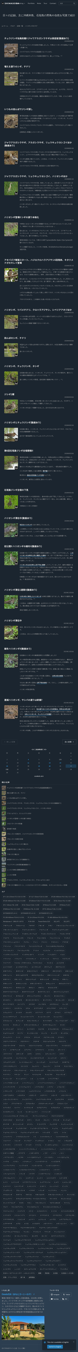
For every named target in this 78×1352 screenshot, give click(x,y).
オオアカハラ (60, 967)
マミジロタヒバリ (33, 1207)
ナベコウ (29, 1145)
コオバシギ (19, 1054)
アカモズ (67, 938)
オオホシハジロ (21, 983)
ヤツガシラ (37, 1232)
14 (60, 763)
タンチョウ (66, 1120)
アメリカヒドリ (8, 950)
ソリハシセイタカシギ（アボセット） (16, 1116)
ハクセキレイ (27, 1161)
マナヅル (67, 1203)
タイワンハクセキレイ (40, 1116)
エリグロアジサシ (22, 967)
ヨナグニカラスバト (58, 1236)
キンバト (44, 1033)
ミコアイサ (21, 1211)
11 (28, 763)
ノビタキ (20, 1157)
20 (49, 766)
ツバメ (64, 1132)
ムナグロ (53, 1219)
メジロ (26, 1223)
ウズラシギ (66, 959)
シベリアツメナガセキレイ (47, 1083)
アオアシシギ (7, 926)
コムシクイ (47, 1066)
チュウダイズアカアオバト (39, 1128)
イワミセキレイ (31, 959)
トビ (59, 1141)
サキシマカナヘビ (20, 1070)
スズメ (5, 1103)
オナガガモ (18, 1000)
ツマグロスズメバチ (23, 1137)
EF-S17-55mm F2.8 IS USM (38, 897)
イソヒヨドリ (52, 954)
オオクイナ (45, 971)
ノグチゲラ (21, 1153)
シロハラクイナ (66, 1095)
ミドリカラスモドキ (67, 1211)
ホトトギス (53, 1199)
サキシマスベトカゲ (37, 1070)
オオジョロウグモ (22, 975)
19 (39, 766)
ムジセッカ (42, 1219)
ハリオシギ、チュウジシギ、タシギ (21, 366)
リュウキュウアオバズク (22, 1240)
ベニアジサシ (52, 1190)
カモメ (28, 1008)
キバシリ (20, 1029)
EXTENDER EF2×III (45, 913)
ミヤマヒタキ (69, 1215)
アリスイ (36, 950)
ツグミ (56, 1132)
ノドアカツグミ (8, 1157)
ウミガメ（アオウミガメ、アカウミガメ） (28, 963)
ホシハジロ (70, 1195)
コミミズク (24, 1066)
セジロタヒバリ (8, 1112)
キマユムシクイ (67, 1029)
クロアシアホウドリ (10, 1041)
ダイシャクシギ (18, 1124)
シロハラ (54, 1095)
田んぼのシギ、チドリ (15, 337)
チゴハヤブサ (41, 1124)
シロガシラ (32, 1095)
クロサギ (36, 1041)
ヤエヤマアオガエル (10, 1228)
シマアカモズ (39, 1087)
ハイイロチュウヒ (63, 1157)
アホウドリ (55, 942)
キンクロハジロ (32, 1033)
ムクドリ (32, 1219)
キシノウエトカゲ (61, 1021)
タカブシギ (19, 1120)
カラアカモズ (38, 1008)
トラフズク (18, 1145)
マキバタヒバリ (40, 1203)
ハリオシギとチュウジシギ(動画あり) (22, 422)
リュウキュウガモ (9, 1248)
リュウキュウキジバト (26, 1248)
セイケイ (17, 1108)
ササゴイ (17, 1074)
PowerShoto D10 (44, 921)
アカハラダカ (41, 938)
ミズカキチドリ (42, 1211)
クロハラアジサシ (52, 1045)
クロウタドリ (24, 1041)
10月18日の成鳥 (57, 676)
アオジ (50, 926)
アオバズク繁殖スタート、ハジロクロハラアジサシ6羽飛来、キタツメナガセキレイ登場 (38, 261)
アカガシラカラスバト (48, 934)
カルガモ (29, 1012)
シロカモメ (21, 1095)
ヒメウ (56, 1182)
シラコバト (62, 1091)
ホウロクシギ (7, 1195)
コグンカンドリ (50, 1054)
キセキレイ (16, 1025)
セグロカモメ (55, 1108)
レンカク (17, 1269)
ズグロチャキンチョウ (46, 1103)
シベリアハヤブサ (9, 1087)
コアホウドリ (39, 1050)
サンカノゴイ (7, 1079)
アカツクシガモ (18, 938)
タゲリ (29, 1120)
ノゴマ (45, 1153)
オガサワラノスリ (44, 992)
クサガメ (27, 1037)
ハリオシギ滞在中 (13, 620)
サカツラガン (68, 1066)
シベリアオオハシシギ (10, 1083)
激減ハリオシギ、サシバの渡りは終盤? (23, 699)
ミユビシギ (21, 1219)
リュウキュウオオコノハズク (35, 1244)
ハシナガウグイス (41, 1161)
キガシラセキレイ (33, 1021)
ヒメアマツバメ (45, 1182)
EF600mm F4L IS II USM (11, 909)
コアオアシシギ (15, 1050)
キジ (72, 1021)
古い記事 (68, 741)
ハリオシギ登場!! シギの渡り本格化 (21, 217)
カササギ (32, 1004)
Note (39, 3)
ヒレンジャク (54, 1186)
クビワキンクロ (48, 1037)
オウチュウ (48, 967)
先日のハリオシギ (26, 525)
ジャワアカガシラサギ (43, 1099)
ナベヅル (38, 1145)
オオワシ (41, 988)
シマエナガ (60, 1087)
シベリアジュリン (28, 1083)
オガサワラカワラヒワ (10, 992)
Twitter (68, 1294)
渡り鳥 (22, 1277)
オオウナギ (19, 971)
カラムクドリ (7, 1012)
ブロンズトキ (20, 1190)
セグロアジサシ (42, 1108)
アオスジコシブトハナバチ (65, 926)
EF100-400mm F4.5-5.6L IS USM (14, 901)
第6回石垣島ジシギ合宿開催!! (18, 450)
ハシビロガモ (55, 1161)
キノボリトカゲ (8, 1029)
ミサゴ (31, 1211)
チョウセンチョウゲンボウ (29, 1132)
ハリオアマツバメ (44, 1174)
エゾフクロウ (7, 967)
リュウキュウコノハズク (11, 1252)
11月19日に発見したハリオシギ (30, 596)
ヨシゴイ (44, 1236)
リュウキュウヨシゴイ (47, 1265)
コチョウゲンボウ (9, 1062)
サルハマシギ (60, 1074)
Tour (45, 3)
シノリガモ (40, 1079)
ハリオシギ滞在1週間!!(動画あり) (20, 589)
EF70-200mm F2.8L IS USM (52, 909)
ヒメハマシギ (18, 1186)
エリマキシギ (36, 967)
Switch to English (55, 1347)
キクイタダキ (47, 1021)
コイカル (51, 1050)
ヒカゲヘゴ (29, 1178)
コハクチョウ (53, 1062)
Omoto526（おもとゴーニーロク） (17, 1294)
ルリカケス (62, 1265)
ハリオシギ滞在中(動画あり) (18, 517)
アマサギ (65, 942)
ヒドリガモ (63, 1178)
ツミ (34, 1137)
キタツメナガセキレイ (31, 1025)
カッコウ (65, 1004)
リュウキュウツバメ (32, 1257)
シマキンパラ (7, 1091)
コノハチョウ (40, 1062)
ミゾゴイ (54, 1211)
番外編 (45, 471)
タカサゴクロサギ (57, 1116)
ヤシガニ (26, 1232)
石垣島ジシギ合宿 (67, 1273)
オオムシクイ (50, 983)
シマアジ (50, 1087)
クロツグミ (62, 1041)
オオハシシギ (44, 979)
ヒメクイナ (7, 1186)
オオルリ (32, 988)
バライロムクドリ (9, 1178)
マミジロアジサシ (17, 1207)
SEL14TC (57, 921)
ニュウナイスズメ (66, 1149)
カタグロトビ (54, 1004)
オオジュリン (7, 975)
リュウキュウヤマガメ (28, 1265)
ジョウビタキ (59, 1099)
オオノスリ (18, 979)
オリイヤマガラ (8, 1004)
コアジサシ (27, 1050)
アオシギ (41, 926)
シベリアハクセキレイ (67, 1083)
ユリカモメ (7, 1236)
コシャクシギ (52, 1058)
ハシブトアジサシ (9, 1165)
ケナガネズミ (66, 1045)
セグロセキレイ (69, 1108)
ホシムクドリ (7, 1199)
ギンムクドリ (7, 1037)
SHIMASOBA (11, 3)
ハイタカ (6, 1161)
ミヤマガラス (57, 1215)
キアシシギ (19, 1021)
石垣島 (55, 1273)
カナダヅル (18, 1008)
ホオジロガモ (39, 1195)
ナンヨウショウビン (52, 1145)
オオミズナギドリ (36, 983)
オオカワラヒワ (32, 971)
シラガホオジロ (49, 1091)
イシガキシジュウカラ (10, 954)
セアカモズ (7, 1108)
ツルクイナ (7, 1141)
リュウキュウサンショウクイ (57, 1252)
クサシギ (37, 1037)
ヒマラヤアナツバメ (29, 1182)
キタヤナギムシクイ (50, 1025)
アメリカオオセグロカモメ (55, 946)
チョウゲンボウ (67, 1128)
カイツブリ (21, 1004)
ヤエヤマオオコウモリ (28, 1228)
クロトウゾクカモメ (35, 1045)
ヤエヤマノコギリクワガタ (48, 1228)
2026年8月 (39, 749)
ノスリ (61, 1153)
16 (7, 766)
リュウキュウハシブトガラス (13, 1261)
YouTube (56, 1299)
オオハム (56, 979)
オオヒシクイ (7, 983)
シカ (31, 1079)
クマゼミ (61, 1037)
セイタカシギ (28, 1108)
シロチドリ (43, 1095)
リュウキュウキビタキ (45, 1248)
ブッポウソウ (7, 1190)
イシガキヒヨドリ (28, 954)
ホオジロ (29, 1195)
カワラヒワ (68, 1012)
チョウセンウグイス (10, 1132)
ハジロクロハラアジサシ (27, 1170)
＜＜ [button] (33, 749)
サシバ (26, 1074)
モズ (71, 1223)
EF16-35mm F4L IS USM (62, 901)
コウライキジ (7, 1054)
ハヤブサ (32, 1174)
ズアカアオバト (16, 1103)
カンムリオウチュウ (10, 1017)
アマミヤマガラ (19, 946)
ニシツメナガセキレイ (48, 1149)
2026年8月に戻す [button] (39, 776)
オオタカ (66, 975)
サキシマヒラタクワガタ (55, 1070)
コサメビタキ (7, 1058)
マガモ (21, 1203)
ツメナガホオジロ (62, 1137)
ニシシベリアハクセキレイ (28, 1149)
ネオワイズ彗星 (8, 1153)
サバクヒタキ (36, 1074)
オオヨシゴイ (20, 988)
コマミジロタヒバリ (10, 1066)
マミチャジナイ (8, 1211)
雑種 (39, 1273)
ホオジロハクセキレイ (55, 1195)
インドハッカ (44, 959)
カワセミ (58, 1012)
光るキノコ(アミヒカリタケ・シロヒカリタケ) (19, 1273)
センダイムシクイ (32, 1112)
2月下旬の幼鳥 (42, 683)
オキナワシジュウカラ (61, 992)
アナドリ (44, 942)
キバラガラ (31, 1029)
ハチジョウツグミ (9, 1174)
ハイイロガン (49, 1157)
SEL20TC (67, 921)
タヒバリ (46, 1120)
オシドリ (47, 996)
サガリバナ (7, 1070)
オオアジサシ (7, 971)
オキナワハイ (7, 996)
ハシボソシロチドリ (53, 1165)
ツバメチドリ (7, 1137)
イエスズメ (46, 950)
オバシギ (71, 1000)
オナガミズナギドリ (32, 1000)
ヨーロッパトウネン (21, 1236)
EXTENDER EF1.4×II (10, 913)
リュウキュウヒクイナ (34, 1261)
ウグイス (56, 959)
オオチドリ (7, 979)
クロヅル (22, 1045)
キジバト (6, 1025)
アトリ (35, 942)
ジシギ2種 (9, 394)
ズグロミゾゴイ (62, 1103)
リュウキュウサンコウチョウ (33, 1252)
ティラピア (28, 1141)
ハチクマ (56, 1170)
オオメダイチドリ (65, 983)
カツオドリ (7, 1008)
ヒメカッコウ (66, 1182)
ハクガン (16, 1161)
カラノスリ (63, 1008)
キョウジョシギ (8, 1033)
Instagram (56, 1294)
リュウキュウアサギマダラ (12, 1244)
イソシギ (41, 954)
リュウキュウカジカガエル (57, 1244)
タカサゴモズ (7, 1120)
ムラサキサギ (7, 1223)
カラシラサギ (51, 1008)
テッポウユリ (39, 1141)
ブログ (12, 26)
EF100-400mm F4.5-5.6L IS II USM (63, 897)
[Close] (73, 1342)
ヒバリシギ (15, 1182)
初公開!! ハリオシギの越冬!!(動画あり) (23, 546)
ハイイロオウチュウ (34, 1157)
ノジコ (53, 1153)
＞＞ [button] (45, 749)
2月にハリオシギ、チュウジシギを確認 (38, 714)
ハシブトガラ (23, 1165)
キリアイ (20, 1033)
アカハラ (30, 938)
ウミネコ (50, 963)
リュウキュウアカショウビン (45, 1240)
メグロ (18, 1223)
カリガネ (19, 1012)
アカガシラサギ (65, 934)
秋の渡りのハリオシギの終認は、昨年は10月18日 (53, 709)
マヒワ (5, 1207)
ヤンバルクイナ (59, 1232)
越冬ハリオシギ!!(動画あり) (17, 648)
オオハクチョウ (31, 979)
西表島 (47, 1273)
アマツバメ (7, 946)
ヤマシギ (47, 1232)
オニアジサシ (47, 1000)
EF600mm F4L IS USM (31, 909)
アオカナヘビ (20, 926)
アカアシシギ (43, 930)
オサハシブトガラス (34, 996)
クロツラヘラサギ (9, 1045)
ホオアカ (19, 1195)
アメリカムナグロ (23, 950)
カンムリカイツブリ (27, 1017)
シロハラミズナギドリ (10, 1099)
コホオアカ (65, 1062)
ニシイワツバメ (67, 1145)
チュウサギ (53, 1124)
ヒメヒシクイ (31, 1186)
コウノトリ (61, 1050)
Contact (53, 3)
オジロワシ (7, 1000)
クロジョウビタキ (49, 1041)
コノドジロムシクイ (26, 1062)
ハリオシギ (58, 1174)
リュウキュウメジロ (10, 1265)
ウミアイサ (7, 963)
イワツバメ (7, 959)
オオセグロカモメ (38, 975)
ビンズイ (65, 1186)
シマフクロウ (20, 1091)
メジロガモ (36, 1223)
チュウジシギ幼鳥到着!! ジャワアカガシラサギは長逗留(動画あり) (36, 38)
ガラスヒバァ (7, 1021)
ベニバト (64, 1190)
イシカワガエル (59, 950)
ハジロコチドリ (44, 1170)
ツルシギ (17, 1141)
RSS (66, 1299)
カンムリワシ (58, 1017)
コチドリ (63, 1058)
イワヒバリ (18, 959)
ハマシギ (22, 1174)
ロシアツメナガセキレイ (48, 1269)
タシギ (37, 1120)
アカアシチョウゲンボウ (60, 930)
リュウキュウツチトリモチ (12, 1257)
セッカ (19, 1112)
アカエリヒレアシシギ (10, 934)
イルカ (62, 954)
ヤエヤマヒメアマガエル (11, 1232)
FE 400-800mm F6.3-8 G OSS (57, 917)
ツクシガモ (46, 1132)
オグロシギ (19, 996)
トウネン (51, 1141)
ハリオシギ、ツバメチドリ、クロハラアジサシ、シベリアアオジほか (38, 309)
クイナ (18, 1037)
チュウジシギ (7, 1128)
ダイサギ (6, 1124)
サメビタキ (49, 1074)
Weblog (20, 3)
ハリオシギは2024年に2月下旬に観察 (32, 565)
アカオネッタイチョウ (29, 934)
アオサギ (32, 926)
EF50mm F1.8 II (65, 905)
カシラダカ (42, 1004)
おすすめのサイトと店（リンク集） (14, 1348)
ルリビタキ (7, 1269)
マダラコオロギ (55, 1203)
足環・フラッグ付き (10, 1277)
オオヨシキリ (7, 988)
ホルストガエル (66, 1199)
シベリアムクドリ (25, 1087)
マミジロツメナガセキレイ (52, 1207)
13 (49, 763)
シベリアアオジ (53, 1079)
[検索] (74, 3)
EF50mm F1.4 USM (49, 905)
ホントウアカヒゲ (9, 1203)
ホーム (5, 26)
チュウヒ (55, 1128)
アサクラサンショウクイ (11, 942)
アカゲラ (6, 938)
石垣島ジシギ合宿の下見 (16, 489)
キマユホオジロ (53, 1029)
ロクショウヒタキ (30, 1269)
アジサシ (26, 942)
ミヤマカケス (44, 1215)
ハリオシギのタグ (31, 26)
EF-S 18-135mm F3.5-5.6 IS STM (14, 897)
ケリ (4, 1050)
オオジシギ (69, 971)
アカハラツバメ (55, 938)
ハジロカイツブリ (9, 1170)
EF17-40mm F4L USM (10, 905)
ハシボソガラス (37, 1165)
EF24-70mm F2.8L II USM (30, 905)
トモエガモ (68, 1141)
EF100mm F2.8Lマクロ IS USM (39, 901)
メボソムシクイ (61, 1223)
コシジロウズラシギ (37, 1058)
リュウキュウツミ (48, 1257)
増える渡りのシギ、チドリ (17, 66)
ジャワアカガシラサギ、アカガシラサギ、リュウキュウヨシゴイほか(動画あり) (38, 144)
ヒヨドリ (43, 1186)
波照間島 (32, 1277)
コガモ (29, 1054)
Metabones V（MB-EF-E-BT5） (14, 921)
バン (20, 1178)
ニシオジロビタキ (9, 1149)
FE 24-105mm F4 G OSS (36, 917)
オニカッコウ (60, 1000)
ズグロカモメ (30, 1103)
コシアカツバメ (21, 1058)
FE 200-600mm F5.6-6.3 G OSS (13, 917)
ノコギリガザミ (34, 1153)
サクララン (7, 1074)
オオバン (65, 979)
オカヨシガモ (52, 988)
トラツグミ (7, 1145)
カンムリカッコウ (44, 1017)
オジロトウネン (59, 996)
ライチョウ (7, 1240)
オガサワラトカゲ (28, 992)
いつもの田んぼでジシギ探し (18, 109)
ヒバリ (5, 1182)
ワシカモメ (64, 1269)
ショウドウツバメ (35, 1091)
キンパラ (54, 1033)
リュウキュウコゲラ (63, 1248)
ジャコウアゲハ (27, 1099)
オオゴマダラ (57, 971)
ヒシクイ (40, 1178)
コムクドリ (35, 1066)
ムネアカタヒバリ (65, 1219)
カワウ (48, 1012)
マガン (29, 1203)
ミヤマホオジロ (8, 1219)
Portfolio (31, 3)
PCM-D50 (31, 921)
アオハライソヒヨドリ (10, 930)
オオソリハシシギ (53, 975)
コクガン (38, 1054)
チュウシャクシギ (67, 1124)
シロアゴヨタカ (8, 1095)
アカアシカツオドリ (29, 930)
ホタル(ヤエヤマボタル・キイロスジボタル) (31, 1199)
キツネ (62, 1025)
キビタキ (41, 1029)
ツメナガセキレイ (46, 1137)
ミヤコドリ (32, 1215)
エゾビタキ (60, 963)
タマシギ (56, 1120)
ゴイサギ (57, 1066)
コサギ (61, 1054)
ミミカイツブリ (19, 1215)
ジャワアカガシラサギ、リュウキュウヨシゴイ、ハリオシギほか (36, 176)
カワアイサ (39, 1012)
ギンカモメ (64, 1033)
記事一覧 (20, 26)
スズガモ (71, 1099)
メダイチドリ (48, 1223)
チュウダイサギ (21, 1128)
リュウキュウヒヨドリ (53, 1261)
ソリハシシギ (46, 1112)
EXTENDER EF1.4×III (28, 913)
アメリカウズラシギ (35, 946)
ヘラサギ (32, 1190)
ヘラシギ (41, 1190)
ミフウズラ (7, 1215)
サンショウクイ (21, 1079)
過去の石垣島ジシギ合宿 (35, 475)
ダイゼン (30, 1124)
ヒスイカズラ (51, 1178)
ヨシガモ (35, 1236)
